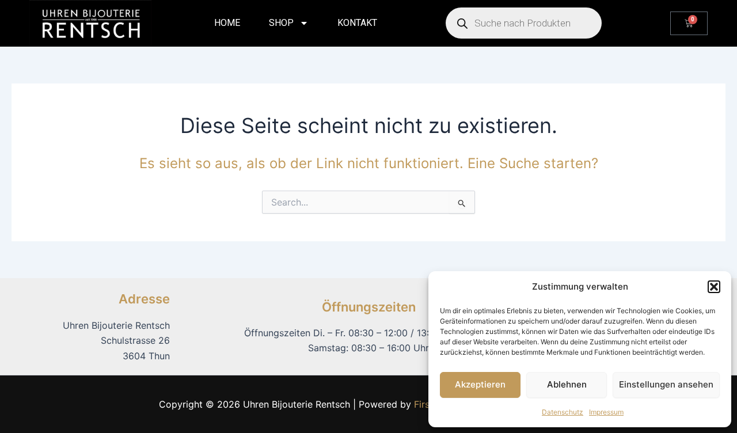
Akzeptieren (480, 384)
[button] (714, 287)
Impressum (606, 412)
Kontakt (357, 22)
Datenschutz (562, 412)
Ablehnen (567, 384)
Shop (281, 22)
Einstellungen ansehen (666, 384)
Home (227, 22)
